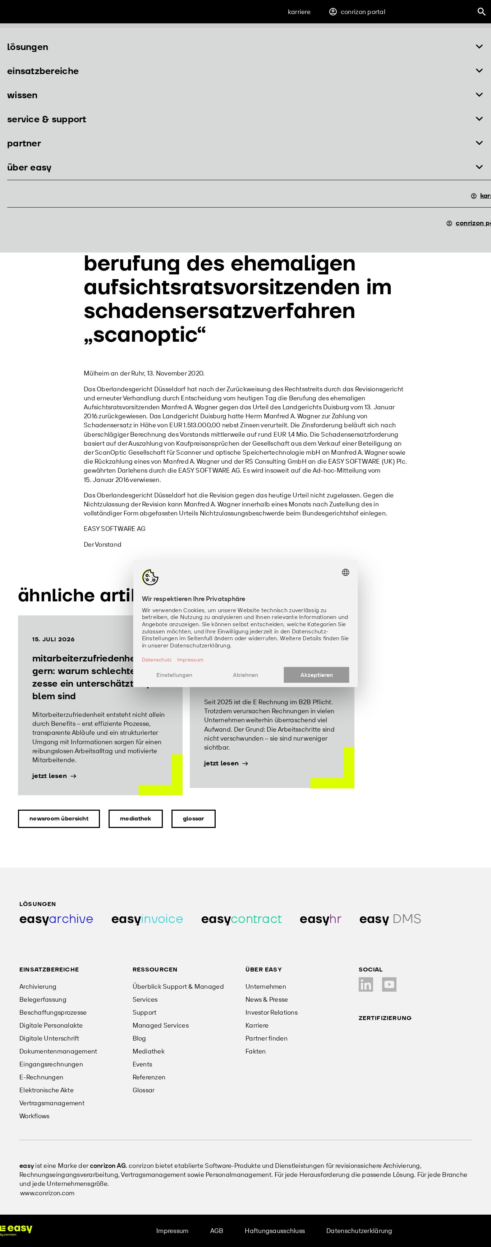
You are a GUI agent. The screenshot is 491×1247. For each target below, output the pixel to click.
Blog (139, 1038)
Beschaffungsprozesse (53, 1012)
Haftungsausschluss (275, 1230)
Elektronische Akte (46, 1090)
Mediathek (135, 818)
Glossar (193, 818)
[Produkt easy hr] (320, 919)
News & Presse (267, 999)
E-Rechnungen (41, 1077)
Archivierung (37, 986)
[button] (245, 47)
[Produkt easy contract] (241, 919)
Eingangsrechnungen (51, 1064)
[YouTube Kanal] (389, 984)
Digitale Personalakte (51, 1025)
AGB (217, 1230)
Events (142, 1064)
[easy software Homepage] (16, 1231)
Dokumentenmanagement (58, 1051)
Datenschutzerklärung (359, 1230)
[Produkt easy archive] (56, 919)
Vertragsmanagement (51, 1103)
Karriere (299, 12)
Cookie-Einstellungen (445, 1230)
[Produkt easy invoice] (147, 919)
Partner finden (267, 1038)
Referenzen (149, 1077)
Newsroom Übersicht (58, 818)
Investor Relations (272, 1012)
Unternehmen (266, 986)
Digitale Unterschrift (49, 1038)
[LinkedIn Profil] (366, 984)
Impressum (172, 1230)
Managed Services (161, 1025)
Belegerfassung (42, 999)
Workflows (34, 1116)
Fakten (256, 1051)
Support (145, 1012)
